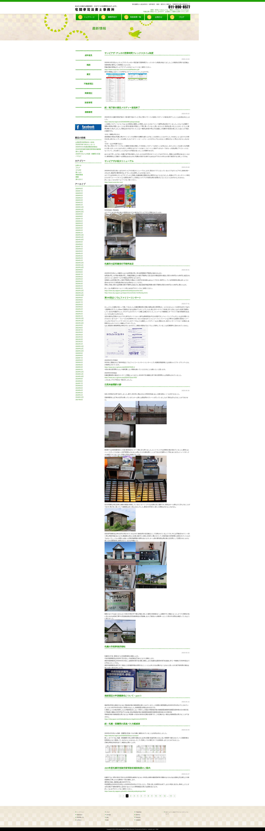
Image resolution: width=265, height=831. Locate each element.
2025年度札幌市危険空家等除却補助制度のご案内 (127, 768)
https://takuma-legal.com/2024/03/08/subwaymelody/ (122, 122)
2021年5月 (79, 334)
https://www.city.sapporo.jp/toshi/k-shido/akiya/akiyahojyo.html (125, 791)
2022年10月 (80, 295)
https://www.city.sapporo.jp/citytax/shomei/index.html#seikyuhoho (126, 293)
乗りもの (78, 172)
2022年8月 (79, 300)
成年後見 (88, 55)
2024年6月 (79, 249)
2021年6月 (79, 332)
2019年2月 (79, 392)
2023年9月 (79, 270)
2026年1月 (79, 205)
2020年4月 (79, 365)
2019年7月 (79, 383)
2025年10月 (80, 212)
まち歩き (78, 170)
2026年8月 (79, 188)
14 (170, 796)
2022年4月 (79, 309)
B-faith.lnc (144, 829)
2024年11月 (79, 237)
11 (160, 796)
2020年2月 (79, 369)
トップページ (80, 812)
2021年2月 (79, 341)
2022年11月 (79, 293)
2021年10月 (80, 323)
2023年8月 (79, 272)
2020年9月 (79, 353)
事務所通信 (79, 174)
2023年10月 (80, 267)
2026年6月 (79, 193)
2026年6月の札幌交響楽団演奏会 (86, 147)
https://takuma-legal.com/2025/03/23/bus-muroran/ (121, 735)
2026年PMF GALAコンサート (85, 144)
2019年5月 (79, 388)
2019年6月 (79, 385)
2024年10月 (80, 239)
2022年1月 (79, 316)
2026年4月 (79, 198)
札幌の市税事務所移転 (115, 646)
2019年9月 (79, 379)
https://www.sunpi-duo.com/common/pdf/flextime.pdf (122, 69)
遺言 (88, 74)
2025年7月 (79, 218)
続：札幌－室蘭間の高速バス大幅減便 (122, 724)
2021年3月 (79, 339)
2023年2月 (79, 286)
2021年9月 (79, 325)
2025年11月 (79, 209)
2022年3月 (79, 311)
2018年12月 (80, 397)
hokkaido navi (151, 829)
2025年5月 (79, 223)
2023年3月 (79, 283)
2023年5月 (79, 279)
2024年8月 (79, 244)
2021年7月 (79, 330)
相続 (88, 65)
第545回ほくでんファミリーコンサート (123, 297)
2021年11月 (79, 321)
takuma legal (121, 829)
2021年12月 (80, 318)
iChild (157, 829)
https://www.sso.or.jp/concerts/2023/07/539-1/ (120, 367)
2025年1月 (79, 232)
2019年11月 (79, 374)
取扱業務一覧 (80, 817)
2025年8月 (79, 216)
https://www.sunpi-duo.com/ (114, 182)
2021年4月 (79, 337)
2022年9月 (79, 297)
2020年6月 (79, 360)
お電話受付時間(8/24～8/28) (85, 142)
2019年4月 (79, 390)
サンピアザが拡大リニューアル (119, 161)
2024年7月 (79, 246)
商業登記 (88, 93)
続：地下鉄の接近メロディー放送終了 (122, 107)
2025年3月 (79, 228)
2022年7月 (79, 302)
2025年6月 (79, 221)
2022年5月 (79, 307)
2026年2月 (79, 202)
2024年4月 (79, 253)
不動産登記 (88, 84)
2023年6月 (79, 276)
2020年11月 (79, 348)
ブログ (78, 168)
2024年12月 (80, 235)
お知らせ (78, 165)
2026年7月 (79, 191)
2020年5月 (79, 362)
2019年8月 (79, 381)
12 (164, 796)
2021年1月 (79, 344)
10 (156, 796)
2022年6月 (79, 304)
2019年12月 (80, 372)
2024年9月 (79, 242)
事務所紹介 (80, 814)
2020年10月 (80, 351)
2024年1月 (79, 260)
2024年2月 (79, 258)
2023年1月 (79, 288)
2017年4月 (79, 399)
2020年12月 (80, 346)
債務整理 (88, 112)
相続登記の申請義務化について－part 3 (123, 695)
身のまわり (79, 179)
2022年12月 (80, 290)
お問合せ (79, 820)
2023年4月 (79, 281)
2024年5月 (79, 251)
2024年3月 (79, 256)
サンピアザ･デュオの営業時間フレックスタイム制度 (129, 53)
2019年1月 (79, 395)
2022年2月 (79, 314)
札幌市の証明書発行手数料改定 (119, 264)
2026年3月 (79, 200)
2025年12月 (80, 207)
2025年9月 (79, 214)
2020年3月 (79, 367)
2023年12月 (80, 263)
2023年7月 (79, 274)
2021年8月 (79, 328)
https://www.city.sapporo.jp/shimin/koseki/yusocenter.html (123, 290)
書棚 (77, 177)
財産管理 (88, 103)
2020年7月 (79, 358)
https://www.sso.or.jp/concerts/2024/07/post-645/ (121, 377)
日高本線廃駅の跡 (113, 384)
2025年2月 (79, 230)
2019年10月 (80, 376)
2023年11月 (79, 265)
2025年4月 (79, 225)
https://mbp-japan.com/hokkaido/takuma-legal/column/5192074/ (126, 719)
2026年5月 (79, 195)
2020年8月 (79, 355)
